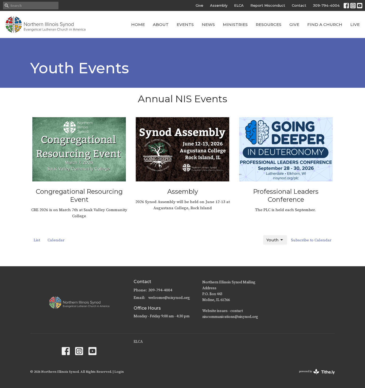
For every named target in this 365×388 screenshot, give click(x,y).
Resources (268, 24)
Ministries (235, 24)
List (37, 240)
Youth (272, 239)
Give (199, 5)
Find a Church (324, 24)
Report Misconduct (267, 5)
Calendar (56, 240)
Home (138, 24)
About (161, 24)
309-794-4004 (326, 5)
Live (355, 24)
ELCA (239, 5)
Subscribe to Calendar (311, 240)
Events (185, 24)
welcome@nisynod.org (169, 297)
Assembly (218, 5)
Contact (299, 5)
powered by (314, 376)
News (208, 24)
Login (119, 372)
